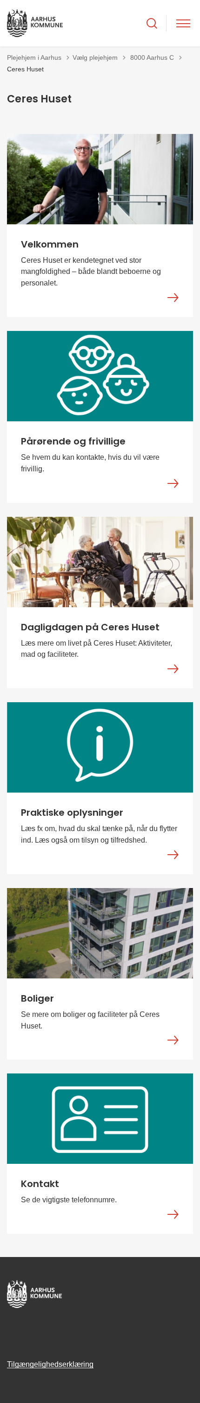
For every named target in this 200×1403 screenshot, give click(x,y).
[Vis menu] (183, 23)
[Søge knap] (152, 23)
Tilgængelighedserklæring (50, 1364)
